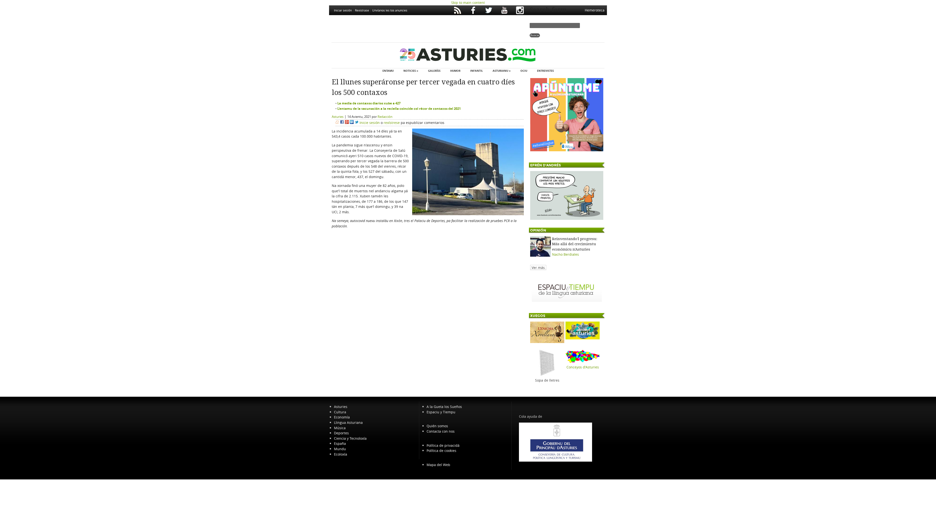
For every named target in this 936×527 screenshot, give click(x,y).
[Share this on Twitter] (357, 122)
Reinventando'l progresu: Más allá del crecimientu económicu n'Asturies (574, 244)
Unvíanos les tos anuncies (389, 10)
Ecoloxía (340, 454)
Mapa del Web (438, 464)
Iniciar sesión (343, 10)
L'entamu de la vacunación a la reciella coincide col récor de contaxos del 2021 (399, 108)
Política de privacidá (443, 445)
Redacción (385, 116)
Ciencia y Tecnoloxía (350, 438)
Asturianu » (502, 70)
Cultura (340, 412)
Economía (342, 417)
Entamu (388, 70)
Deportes (341, 433)
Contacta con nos (441, 431)
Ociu (523, 70)
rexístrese (392, 122)
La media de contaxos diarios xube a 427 (368, 103)
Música (340, 428)
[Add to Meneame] (337, 122)
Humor (455, 70)
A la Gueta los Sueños (444, 406)
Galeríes (434, 70)
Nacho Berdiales (565, 254)
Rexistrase (362, 10)
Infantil (476, 70)
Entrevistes (545, 70)
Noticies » (410, 70)
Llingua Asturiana (348, 422)
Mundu (340, 448)
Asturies (337, 116)
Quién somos (437, 426)
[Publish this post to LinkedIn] (352, 122)
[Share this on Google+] (347, 122)
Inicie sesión (370, 122)
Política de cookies (441, 450)
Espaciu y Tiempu (441, 412)
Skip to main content (468, 2)
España (340, 443)
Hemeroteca (594, 10)
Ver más (538, 267)
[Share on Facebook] (342, 122)
